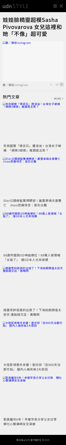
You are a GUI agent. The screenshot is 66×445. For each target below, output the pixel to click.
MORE (57, 98)
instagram (21, 85)
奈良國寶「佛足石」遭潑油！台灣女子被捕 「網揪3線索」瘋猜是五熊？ (32, 147)
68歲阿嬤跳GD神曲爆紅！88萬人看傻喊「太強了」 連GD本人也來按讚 (31, 257)
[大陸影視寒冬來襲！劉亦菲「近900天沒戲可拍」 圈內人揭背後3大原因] (33, 341)
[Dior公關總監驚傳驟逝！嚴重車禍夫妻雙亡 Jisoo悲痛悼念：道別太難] (33, 177)
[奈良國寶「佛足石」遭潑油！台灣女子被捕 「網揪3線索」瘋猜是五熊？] (33, 122)
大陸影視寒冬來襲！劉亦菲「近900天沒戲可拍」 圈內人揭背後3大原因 (31, 366)
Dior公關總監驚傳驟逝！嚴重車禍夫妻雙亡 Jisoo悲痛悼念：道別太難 (32, 202)
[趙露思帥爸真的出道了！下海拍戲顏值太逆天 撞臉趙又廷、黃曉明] (33, 287)
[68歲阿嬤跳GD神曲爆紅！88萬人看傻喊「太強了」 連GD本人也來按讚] (33, 232)
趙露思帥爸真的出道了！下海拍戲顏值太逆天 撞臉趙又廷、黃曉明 (32, 312)
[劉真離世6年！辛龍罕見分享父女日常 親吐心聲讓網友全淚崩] (33, 396)
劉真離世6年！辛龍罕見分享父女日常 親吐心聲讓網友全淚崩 (31, 421)
